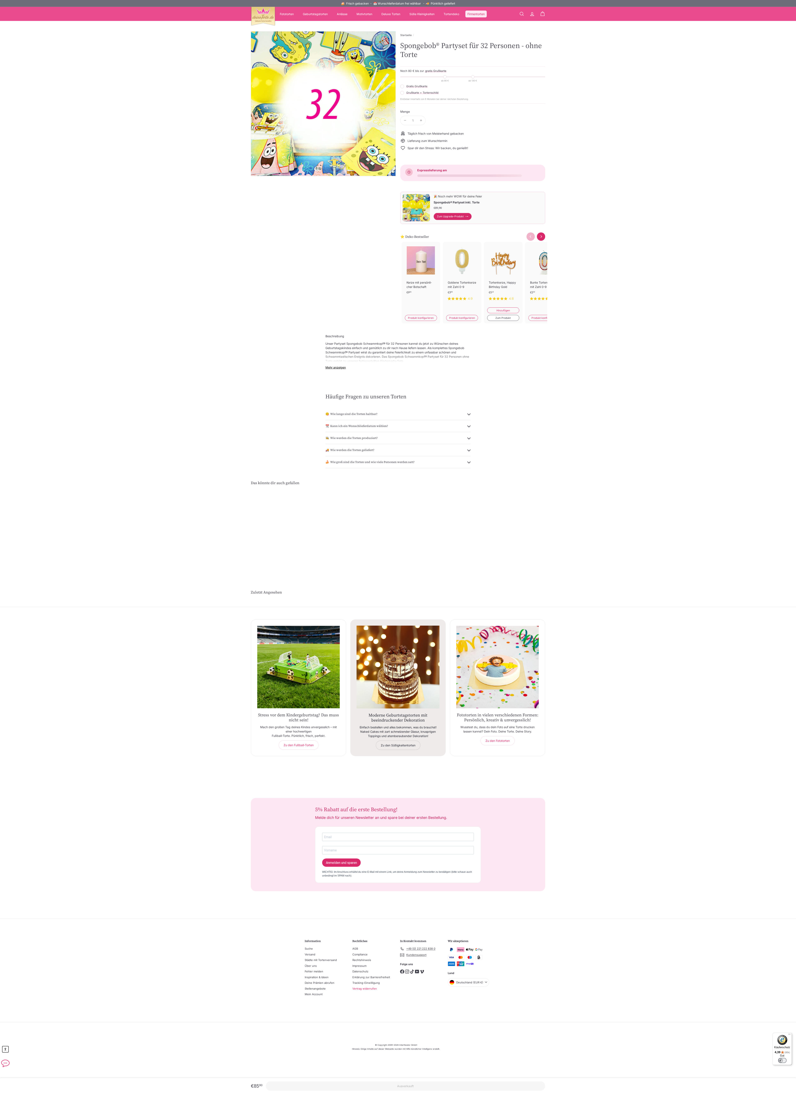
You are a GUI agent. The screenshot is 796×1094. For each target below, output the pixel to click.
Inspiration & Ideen (317, 977)
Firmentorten (476, 14)
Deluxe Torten (390, 14)
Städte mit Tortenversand (321, 960)
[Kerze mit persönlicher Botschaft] (420, 274)
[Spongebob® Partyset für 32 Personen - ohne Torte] (273, 529)
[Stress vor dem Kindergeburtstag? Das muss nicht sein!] (298, 667)
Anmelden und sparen (341, 863)
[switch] (782, 1060)
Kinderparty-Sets (391, 361)
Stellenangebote (315, 988)
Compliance (360, 954)
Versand (310, 954)
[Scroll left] (531, 236)
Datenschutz (360, 971)
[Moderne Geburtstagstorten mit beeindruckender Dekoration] (398, 667)
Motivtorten (364, 14)
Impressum (359, 965)
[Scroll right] (541, 236)
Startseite (406, 35)
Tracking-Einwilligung (366, 982)
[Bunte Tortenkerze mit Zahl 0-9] (544, 274)
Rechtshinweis (361, 960)
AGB (355, 948)
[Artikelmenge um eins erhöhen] (421, 120)
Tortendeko (451, 14)
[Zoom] (323, 103)
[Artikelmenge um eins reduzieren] (405, 120)
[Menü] (789, 1035)
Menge (405, 111)
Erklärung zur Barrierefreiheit (371, 977)
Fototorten (287, 14)
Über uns (311, 965)
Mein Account (314, 994)
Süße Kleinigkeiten (421, 14)
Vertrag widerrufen (364, 988)
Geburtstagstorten (315, 14)
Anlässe (342, 14)
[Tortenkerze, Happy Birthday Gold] (503, 274)
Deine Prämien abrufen (319, 982)
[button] (5, 1049)
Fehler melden (314, 971)
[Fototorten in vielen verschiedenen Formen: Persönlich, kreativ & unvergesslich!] (497, 667)
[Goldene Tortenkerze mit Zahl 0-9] (462, 274)
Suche (309, 948)
